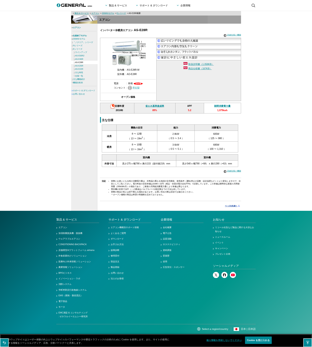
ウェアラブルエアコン (69, 239)
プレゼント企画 (222, 254)
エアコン (95, 13)
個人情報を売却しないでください (224, 340)
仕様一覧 (79, 76)
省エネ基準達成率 (154, 106)
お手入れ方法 (117, 244)
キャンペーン (221, 248)
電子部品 (62, 301)
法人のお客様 (117, 278)
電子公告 (167, 233)
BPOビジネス (65, 273)
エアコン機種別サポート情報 (125, 227)
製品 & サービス (82, 13)
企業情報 (166, 219)
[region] (156, 340)
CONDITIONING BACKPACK (72, 244)
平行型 (136, 87)
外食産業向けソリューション (72, 256)
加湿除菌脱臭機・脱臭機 (70, 233)
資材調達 (167, 250)
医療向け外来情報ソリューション (74, 261)
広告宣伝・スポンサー (174, 267)
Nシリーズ (78, 45)
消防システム (65, 284)
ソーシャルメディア (226, 265)
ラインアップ (81, 52)
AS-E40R (79, 59)
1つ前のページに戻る (4, 342)
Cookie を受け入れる (258, 340)
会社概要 (167, 227)
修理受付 (115, 256)
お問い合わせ (79, 94)
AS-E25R (79, 66)
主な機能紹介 (79, 79)
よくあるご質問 (118, 233)
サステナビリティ (171, 244)
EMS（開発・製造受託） (70, 295)
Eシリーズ (121, 13)
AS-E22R (79, 69)
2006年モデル (108, 13)
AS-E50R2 (79, 56)
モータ (61, 307)
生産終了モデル (80, 36)
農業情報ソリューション (70, 267)
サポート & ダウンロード (84, 90)
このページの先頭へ (307, 342)
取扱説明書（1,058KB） (201, 64)
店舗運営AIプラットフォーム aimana (76, 250)
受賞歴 (166, 256)
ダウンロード (117, 239)
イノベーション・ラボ (69, 278)
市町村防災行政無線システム (72, 290)
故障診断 (115, 250)
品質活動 (167, 239)
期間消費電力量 (222, 106)
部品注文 (115, 261)
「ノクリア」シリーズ (83, 42)
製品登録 (115, 267)
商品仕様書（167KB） (200, 68)
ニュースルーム (222, 237)
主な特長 (79, 72)
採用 (165, 261)
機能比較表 (78, 82)
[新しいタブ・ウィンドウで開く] (216, 277)
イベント (219, 242)
